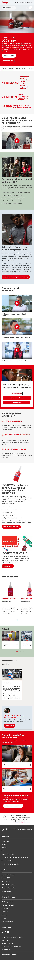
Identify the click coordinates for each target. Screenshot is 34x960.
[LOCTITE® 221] (10, 598)
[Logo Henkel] (5, 2)
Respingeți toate (16, 402)
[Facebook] (5, 932)
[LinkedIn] (2, 932)
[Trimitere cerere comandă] (17, 780)
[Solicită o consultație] (17, 756)
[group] (17, 601)
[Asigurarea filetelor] (10, 640)
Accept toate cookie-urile (17, 397)
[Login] (27, 8)
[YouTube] (8, 932)
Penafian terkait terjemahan (21, 822)
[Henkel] (4, 829)
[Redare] (17, 326)
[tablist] (17, 651)
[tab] (17, 620)
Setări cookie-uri (17, 393)
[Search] (4, 7)
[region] (17, 394)
